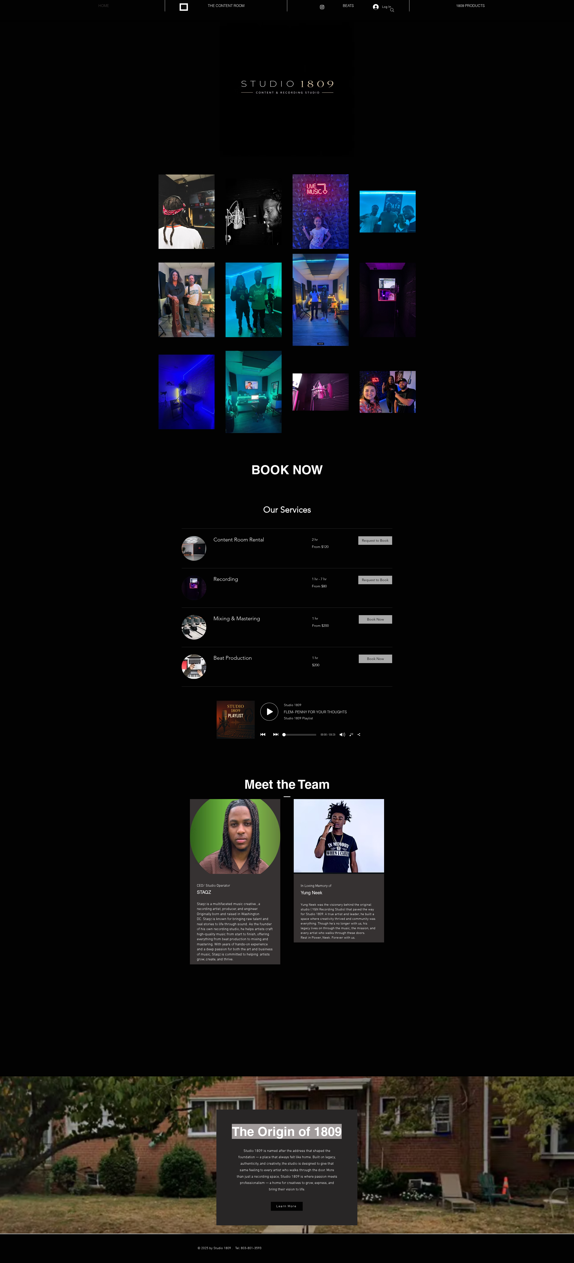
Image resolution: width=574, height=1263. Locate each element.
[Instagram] (322, 7)
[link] (257, 539)
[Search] (392, 10)
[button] (375, 540)
